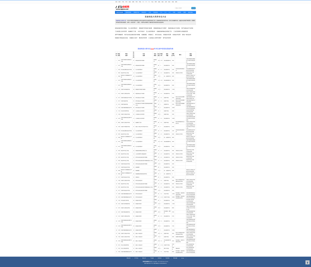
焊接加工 (151, 34)
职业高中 (144, 12)
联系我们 (160, 258)
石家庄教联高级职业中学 (126, 107)
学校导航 (167, 258)
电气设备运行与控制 (187, 28)
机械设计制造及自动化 (121, 38)
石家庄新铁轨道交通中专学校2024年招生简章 (190, 118)
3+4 (143, 1)
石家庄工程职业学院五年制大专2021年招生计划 (190, 208)
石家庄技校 (128, 12)
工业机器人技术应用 (121, 31)
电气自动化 (158, 34)
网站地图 (175, 258)
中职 (137, 1)
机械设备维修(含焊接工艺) (164, 31)
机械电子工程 (132, 31)
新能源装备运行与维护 (160, 28)
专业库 (179, 12)
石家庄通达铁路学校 (125, 212)
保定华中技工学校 (125, 72)
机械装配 (144, 34)
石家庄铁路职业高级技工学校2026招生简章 (190, 60)
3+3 (146, 1)
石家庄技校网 (119, 12)
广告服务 (152, 258)
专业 (152, 1)
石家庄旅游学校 (124, 101)
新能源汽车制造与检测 (145, 28)
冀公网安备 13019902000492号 (160, 263)
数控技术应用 (143, 38)
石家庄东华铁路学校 (125, 89)
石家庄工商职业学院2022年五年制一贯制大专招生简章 (190, 93)
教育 (120, 1)
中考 (123, 1)
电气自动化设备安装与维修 (132, 34)
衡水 (169, 1)
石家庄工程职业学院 (125, 207)
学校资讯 (155, 12)
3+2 (149, 1)
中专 (126, 1)
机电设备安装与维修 (121, 28)
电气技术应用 (167, 38)
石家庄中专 (136, 12)
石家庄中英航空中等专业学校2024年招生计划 (190, 126)
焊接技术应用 (167, 34)
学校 (140, 1)
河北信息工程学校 (125, 200)
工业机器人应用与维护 (154, 38)
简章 (156, 1)
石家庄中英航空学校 (125, 126)
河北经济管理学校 (125, 111)
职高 (133, 1)
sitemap (182, 258)
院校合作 (144, 258)
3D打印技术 (141, 31)
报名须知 (190, 12)
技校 (130, 1)
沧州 (166, 1)
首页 (116, 1)
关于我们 (136, 258)
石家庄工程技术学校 (125, 114)
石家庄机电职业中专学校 (126, 97)
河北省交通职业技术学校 (126, 69)
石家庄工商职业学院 (125, 93)
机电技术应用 (176, 34)
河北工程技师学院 (125, 245)
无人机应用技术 (132, 28)
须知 (159, 1)
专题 (173, 1)
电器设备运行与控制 (174, 28)
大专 (150, 12)
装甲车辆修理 (119, 34)
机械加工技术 (133, 38)
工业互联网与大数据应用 (180, 31)
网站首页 (129, 258)
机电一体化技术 (186, 34)
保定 (163, 1)
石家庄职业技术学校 (125, 163)
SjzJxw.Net (164, 261)
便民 (176, 1)
